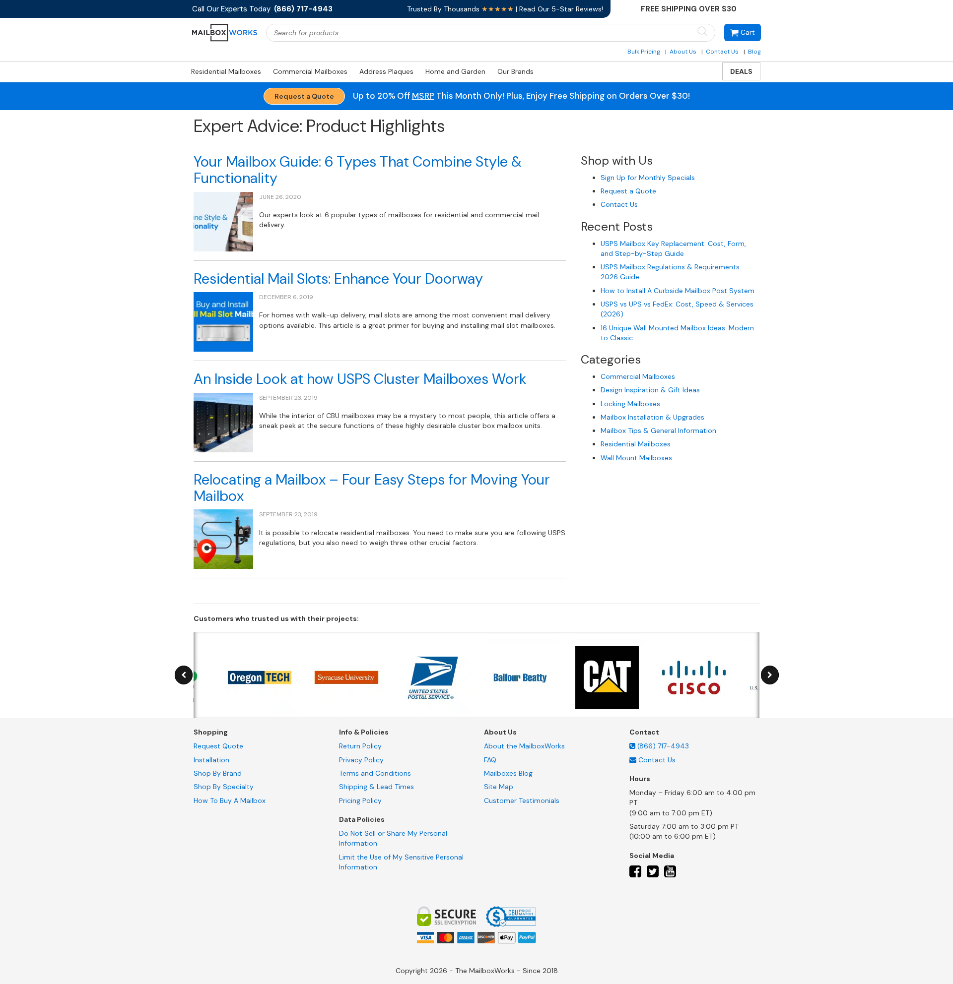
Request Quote (218, 745)
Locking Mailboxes (630, 403)
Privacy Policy (361, 759)
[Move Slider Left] (184, 675)
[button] (742, 32)
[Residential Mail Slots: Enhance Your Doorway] (223, 321)
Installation (211, 759)
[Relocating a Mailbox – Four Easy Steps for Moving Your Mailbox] (223, 538)
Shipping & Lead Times (376, 786)
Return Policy (360, 745)
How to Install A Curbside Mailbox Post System (677, 290)
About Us (683, 52)
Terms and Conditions (375, 773)
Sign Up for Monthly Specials (648, 177)
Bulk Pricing (643, 52)
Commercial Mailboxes (310, 71)
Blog (754, 52)
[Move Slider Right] (770, 675)
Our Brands (515, 71)
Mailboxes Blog (508, 773)
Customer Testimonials (521, 800)
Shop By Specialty (224, 786)
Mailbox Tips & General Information (658, 430)
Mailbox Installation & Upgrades (652, 417)
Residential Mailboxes (226, 71)
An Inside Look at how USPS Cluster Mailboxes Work (360, 378)
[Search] (702, 32)
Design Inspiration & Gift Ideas (650, 389)
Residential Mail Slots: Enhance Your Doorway (338, 278)
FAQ (490, 759)
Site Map (498, 786)
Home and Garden (455, 71)
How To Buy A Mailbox (230, 800)
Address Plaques (386, 71)
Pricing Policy (360, 800)
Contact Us (722, 52)
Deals (741, 71)
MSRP (423, 95)
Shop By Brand (218, 773)
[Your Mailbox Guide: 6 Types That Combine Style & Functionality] (223, 220)
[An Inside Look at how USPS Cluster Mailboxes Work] (223, 421)
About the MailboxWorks (524, 745)
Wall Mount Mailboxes (636, 457)
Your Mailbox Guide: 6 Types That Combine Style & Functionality (358, 169)
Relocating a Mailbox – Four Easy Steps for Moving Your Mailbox (372, 487)
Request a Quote (304, 96)
